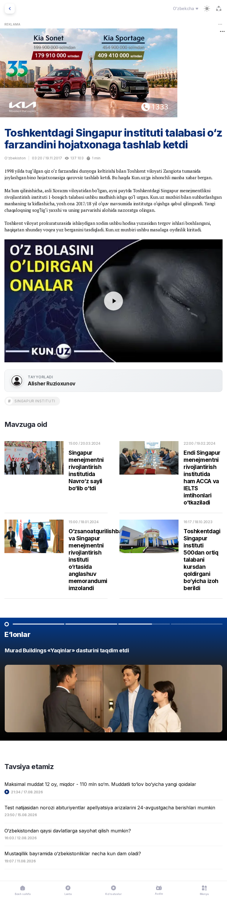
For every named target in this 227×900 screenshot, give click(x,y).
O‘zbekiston (15, 158)
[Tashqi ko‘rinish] (206, 8)
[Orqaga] (10, 9)
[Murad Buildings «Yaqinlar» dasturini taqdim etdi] (113, 692)
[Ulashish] (218, 8)
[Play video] (113, 300)
